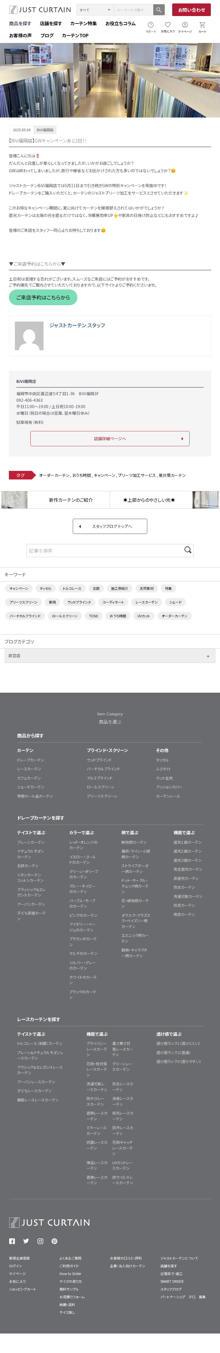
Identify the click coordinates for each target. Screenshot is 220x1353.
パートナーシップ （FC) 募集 (183, 1296)
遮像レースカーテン (97, 1180)
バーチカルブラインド (25, 615)
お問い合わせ (191, 9)
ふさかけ (163, 769)
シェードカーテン (30, 787)
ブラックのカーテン (82, 994)
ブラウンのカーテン (83, 941)
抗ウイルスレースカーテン (122, 1180)
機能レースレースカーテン (38, 1100)
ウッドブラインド (79, 602)
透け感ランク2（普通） (173, 1052)
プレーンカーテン (31, 842)
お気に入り (168, 31)
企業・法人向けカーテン (127, 1265)
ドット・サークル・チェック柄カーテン (135, 886)
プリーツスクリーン (23, 602)
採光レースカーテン (122, 1115)
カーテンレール (168, 796)
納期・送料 (67, 1304)
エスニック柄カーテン (135, 938)
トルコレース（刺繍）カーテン (39, 1043)
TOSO (93, 615)
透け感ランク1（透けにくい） (178, 1043)
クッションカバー (169, 787)
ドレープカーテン (30, 760)
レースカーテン (146, 602)
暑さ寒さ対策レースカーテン (122, 1049)
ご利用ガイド (69, 1265)
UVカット (144, 615)
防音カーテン (184, 905)
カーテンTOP (75, 35)
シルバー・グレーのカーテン (82, 965)
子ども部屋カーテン (31, 915)
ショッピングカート (22, 1289)
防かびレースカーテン (96, 1101)
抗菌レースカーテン (97, 1145)
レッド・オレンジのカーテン (83, 845)
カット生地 (164, 778)
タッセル (46, 588)
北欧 (96, 588)
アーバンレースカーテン (36, 1081)
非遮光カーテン (186, 878)
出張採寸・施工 (171, 1273)
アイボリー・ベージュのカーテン (82, 927)
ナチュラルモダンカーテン (30, 853)
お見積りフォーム (72, 1296)
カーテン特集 (83, 23)
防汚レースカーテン (122, 1130)
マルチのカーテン (83, 953)
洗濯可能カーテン (188, 896)
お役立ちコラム (120, 23)
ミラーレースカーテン (97, 1130)
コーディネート (113, 602)
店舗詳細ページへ (110, 438)
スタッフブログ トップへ (112, 526)
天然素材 (147, 588)
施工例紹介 (119, 588)
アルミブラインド (100, 778)
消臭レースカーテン (122, 1101)
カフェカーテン (29, 778)
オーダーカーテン (54, 475)
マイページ (185, 31)
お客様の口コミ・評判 (126, 1258)
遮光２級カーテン (188, 851)
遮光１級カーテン (188, 842)
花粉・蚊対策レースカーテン (97, 1069)
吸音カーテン (184, 914)
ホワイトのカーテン (83, 980)
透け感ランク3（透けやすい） (178, 1061)
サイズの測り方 (71, 1281)
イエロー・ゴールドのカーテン (82, 859)
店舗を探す (51, 23)
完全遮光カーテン (188, 869)
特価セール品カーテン (35, 796)
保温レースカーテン (97, 1165)
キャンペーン (104, 475)
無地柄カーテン (134, 842)
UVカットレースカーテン (122, 1165)
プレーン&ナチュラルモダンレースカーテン (40, 1055)
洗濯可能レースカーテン (97, 1086)
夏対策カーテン (172, 475)
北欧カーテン (28, 865)
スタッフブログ (171, 1289)
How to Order (70, 1273)
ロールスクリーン (65, 615)
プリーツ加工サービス (137, 475)
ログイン (15, 1265)
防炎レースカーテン (122, 1086)
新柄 (52, 602)
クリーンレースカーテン (122, 1066)
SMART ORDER (172, 1281)
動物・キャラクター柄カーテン (134, 952)
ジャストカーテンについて (179, 1258)
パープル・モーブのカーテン (82, 903)
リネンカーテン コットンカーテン (31, 877)
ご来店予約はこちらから (43, 297)
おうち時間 (81, 475)
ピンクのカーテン (83, 915)
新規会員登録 (19, 1258)
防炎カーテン (184, 887)
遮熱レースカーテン (97, 1115)
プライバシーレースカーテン (97, 1049)
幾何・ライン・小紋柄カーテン (135, 853)
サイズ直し (67, 1312)
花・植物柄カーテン (135, 903)
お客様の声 (20, 35)
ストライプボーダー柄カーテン (134, 868)
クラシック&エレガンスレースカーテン (40, 1070)
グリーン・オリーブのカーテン (83, 874)
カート (202, 31)
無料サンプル (69, 1289)
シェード (175, 602)
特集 (168, 588)
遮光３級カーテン (188, 860)
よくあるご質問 (70, 1258)
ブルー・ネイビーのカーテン (82, 888)
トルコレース (72, 588)
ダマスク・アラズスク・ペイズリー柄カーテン (135, 921)
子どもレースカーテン (34, 1090)
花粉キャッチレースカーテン (122, 1147)
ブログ (47, 35)
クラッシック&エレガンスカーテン (31, 892)
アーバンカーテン (31, 904)
